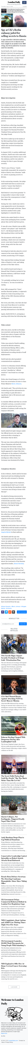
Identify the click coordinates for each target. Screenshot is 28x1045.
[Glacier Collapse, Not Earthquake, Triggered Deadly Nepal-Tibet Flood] (14, 805)
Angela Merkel (6, 532)
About (3, 1042)
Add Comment (22, 612)
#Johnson (9, 608)
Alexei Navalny (19, 563)
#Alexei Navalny (6, 606)
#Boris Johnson (16, 606)
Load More (14, 987)
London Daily (14, 2)
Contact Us (22, 1040)
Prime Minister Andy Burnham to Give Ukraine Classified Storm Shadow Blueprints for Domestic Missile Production (15, 11)
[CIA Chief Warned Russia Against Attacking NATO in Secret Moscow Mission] (14, 685)
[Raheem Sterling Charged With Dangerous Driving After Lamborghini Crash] (14, 725)
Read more (4, 1033)
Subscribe (23, 624)
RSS (4, 1036)
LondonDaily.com (13, 1040)
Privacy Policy (9, 1042)
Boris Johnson (16, 384)
